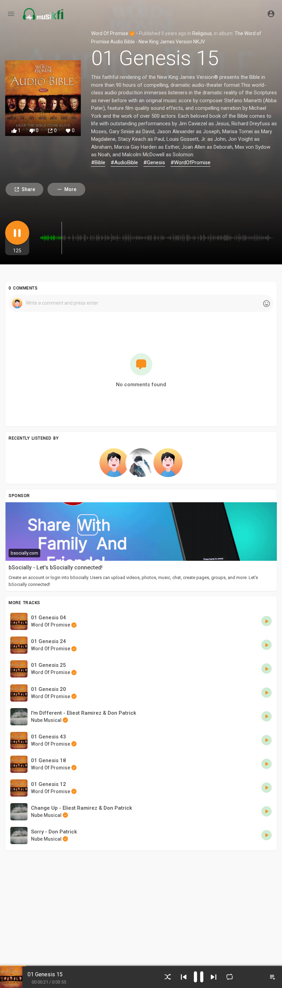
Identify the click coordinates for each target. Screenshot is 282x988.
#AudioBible (124, 162)
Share (28, 189)
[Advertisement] (141, 904)
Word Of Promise (110, 33)
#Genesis (154, 162)
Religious (202, 33)
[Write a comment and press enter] (141, 303)
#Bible (98, 162)
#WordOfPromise (190, 162)
